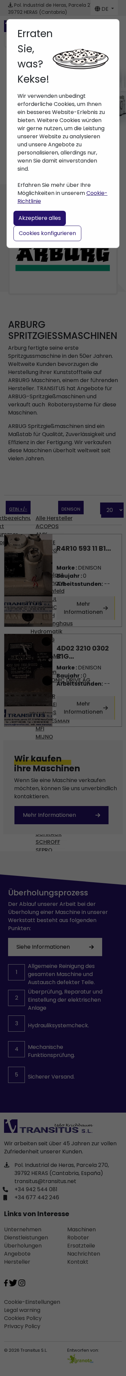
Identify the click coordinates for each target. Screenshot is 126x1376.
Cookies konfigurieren (47, 233)
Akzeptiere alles (39, 218)
